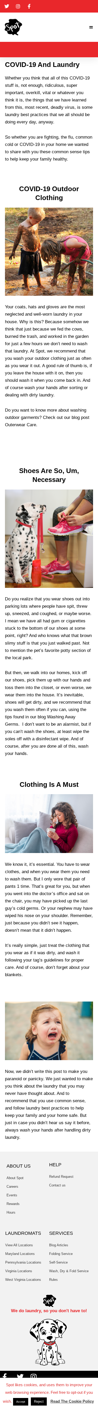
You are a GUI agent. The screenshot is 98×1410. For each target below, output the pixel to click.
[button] (91, 27)
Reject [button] (39, 1401)
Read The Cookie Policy (72, 1401)
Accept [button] (20, 1401)
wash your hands (41, 387)
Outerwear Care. (21, 424)
